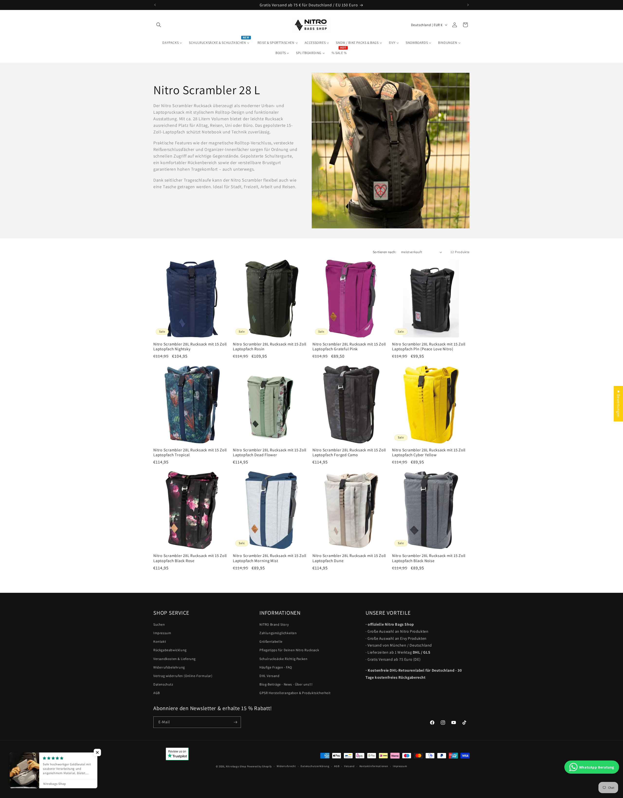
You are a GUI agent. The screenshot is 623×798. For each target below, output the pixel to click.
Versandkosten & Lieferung (174, 659)
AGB (156, 693)
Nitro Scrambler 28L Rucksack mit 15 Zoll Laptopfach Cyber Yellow (429, 452)
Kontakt (159, 641)
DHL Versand (269, 676)
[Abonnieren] (235, 722)
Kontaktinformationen (373, 766)
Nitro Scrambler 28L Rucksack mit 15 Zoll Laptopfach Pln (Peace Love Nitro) (429, 346)
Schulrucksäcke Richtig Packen (283, 659)
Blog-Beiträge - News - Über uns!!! (285, 684)
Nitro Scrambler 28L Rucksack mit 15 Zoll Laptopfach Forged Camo (349, 452)
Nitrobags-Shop (236, 766)
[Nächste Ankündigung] (468, 4)
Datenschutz (163, 684)
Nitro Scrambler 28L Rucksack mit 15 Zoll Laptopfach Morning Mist (269, 558)
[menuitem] (172, 42)
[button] (158, 24)
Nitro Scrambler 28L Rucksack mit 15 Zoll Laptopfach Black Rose (190, 558)
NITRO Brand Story (274, 624)
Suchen (159, 624)
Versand (349, 766)
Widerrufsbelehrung (169, 667)
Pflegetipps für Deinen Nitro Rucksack (289, 650)
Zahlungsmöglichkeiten (278, 633)
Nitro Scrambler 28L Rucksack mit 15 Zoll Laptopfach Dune (349, 558)
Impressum (162, 633)
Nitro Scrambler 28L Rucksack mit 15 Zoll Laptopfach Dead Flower (269, 452)
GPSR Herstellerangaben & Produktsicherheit (294, 693)
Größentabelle (271, 641)
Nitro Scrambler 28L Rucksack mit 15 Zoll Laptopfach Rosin (269, 346)
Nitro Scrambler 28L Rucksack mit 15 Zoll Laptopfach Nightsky (190, 346)
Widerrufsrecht (286, 766)
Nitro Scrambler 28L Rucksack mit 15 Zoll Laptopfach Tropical (190, 452)
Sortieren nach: (384, 252)
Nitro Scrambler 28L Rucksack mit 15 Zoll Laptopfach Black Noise (429, 558)
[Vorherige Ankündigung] (155, 4)
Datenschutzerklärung (315, 766)
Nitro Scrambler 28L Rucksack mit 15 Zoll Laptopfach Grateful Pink (349, 346)
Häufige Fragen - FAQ (275, 667)
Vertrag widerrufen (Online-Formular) (182, 676)
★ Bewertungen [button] (618, 404)
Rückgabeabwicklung (170, 650)
